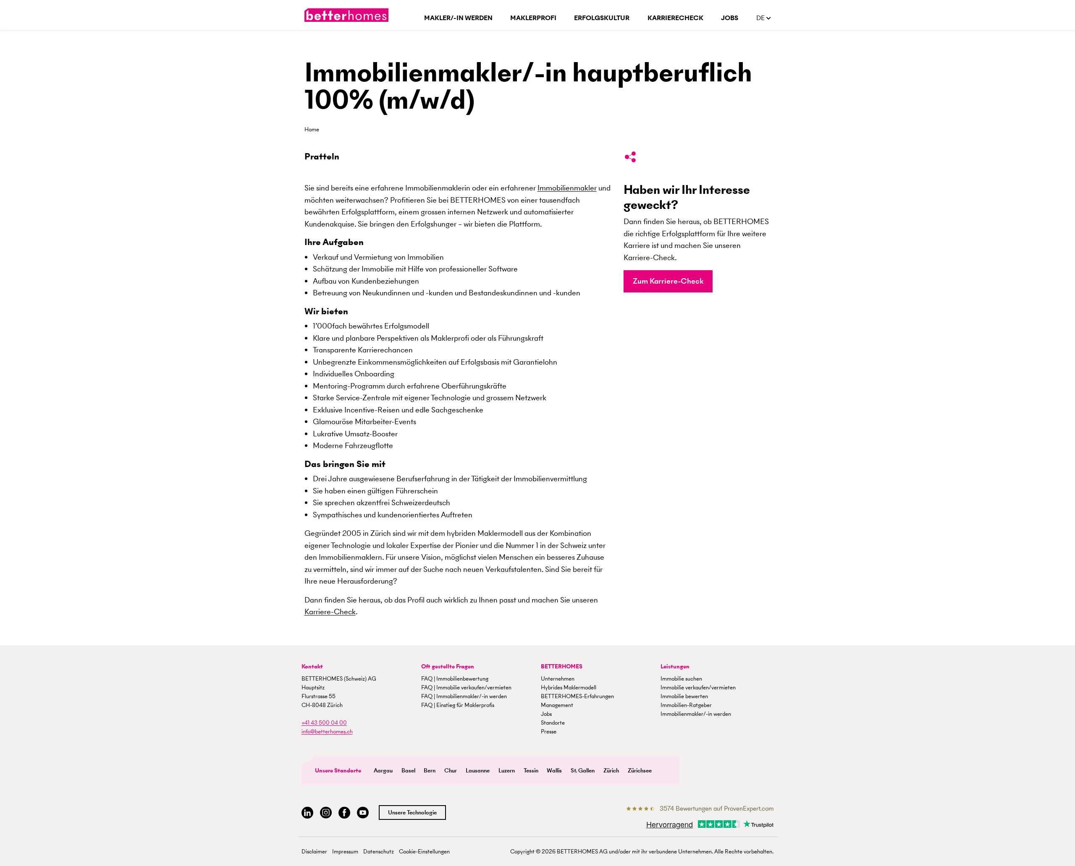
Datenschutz (378, 852)
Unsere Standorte (338, 771)
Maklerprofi (533, 17)
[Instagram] (326, 813)
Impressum (345, 852)
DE (761, 17)
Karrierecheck (675, 17)
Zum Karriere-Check (668, 281)
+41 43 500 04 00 (324, 723)
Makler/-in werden (458, 17)
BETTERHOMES (561, 666)
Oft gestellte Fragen (447, 666)
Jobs (729, 17)
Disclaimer (314, 852)
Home (311, 129)
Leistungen (675, 666)
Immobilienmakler (567, 188)
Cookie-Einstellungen (424, 852)
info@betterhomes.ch (327, 732)
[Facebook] (344, 813)
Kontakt (312, 666)
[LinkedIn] (307, 813)
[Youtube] (363, 813)
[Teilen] (630, 158)
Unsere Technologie (412, 812)
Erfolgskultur (601, 17)
